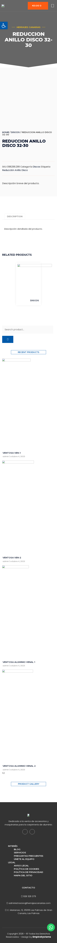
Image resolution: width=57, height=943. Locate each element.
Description (15, 216)
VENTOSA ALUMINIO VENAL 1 (19, 662)
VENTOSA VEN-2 (12, 557)
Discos (15, 132)
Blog (17, 849)
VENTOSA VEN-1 (12, 452)
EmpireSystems (42, 936)
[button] (4, 25)
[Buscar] (7, 339)
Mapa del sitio (23, 875)
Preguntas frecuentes (28, 855)
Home (5, 132)
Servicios (20, 852)
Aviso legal (21, 865)
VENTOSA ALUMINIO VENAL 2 (19, 766)
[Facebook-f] (25, 831)
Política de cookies (26, 869)
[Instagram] (32, 831)
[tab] (15, 216)
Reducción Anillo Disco (15, 170)
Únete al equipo (24, 859)
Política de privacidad (28, 872)
